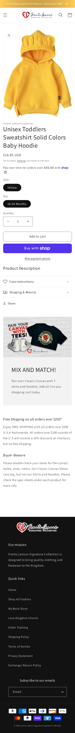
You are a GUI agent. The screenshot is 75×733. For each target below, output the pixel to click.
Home (12, 590)
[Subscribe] (61, 692)
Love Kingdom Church (23, 618)
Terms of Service (19, 646)
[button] (5, 15)
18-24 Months (17, 204)
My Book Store (18, 608)
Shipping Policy (18, 637)
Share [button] (12, 303)
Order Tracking (18, 627)
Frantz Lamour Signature (32, 725)
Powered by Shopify (52, 725)
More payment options (37, 258)
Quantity (8, 213)
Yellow (12, 187)
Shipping (21, 160)
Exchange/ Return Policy (24, 665)
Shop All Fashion (19, 599)
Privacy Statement (20, 656)
